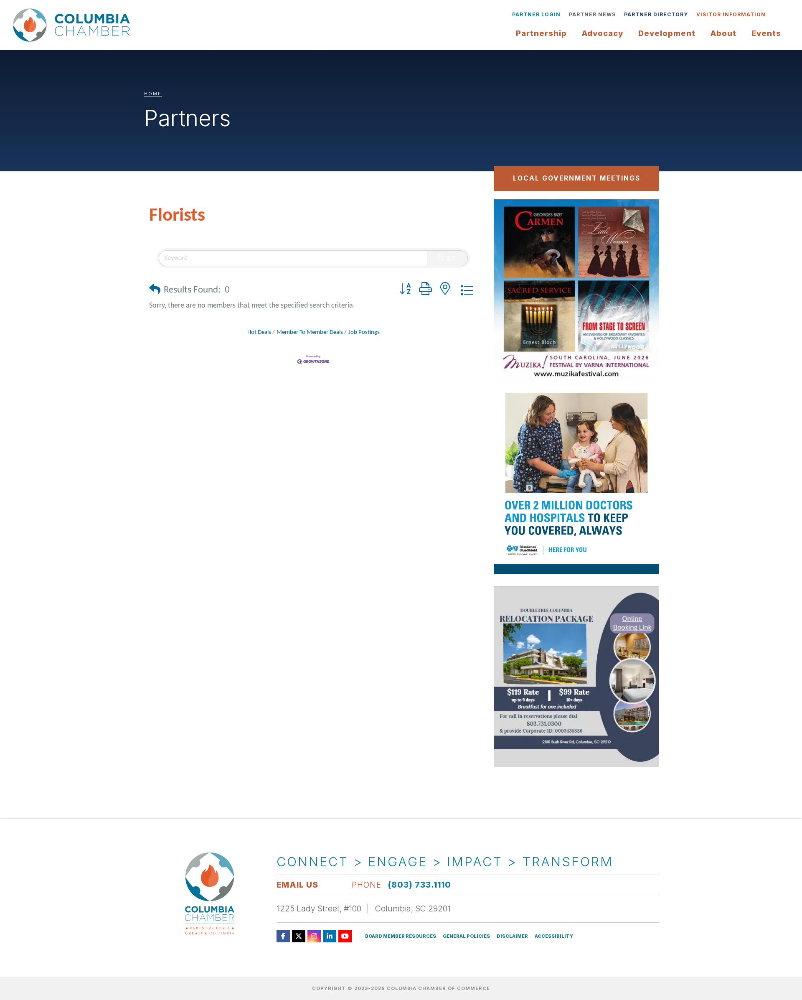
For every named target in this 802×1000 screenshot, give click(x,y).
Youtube (345, 936)
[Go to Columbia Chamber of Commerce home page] (74, 25)
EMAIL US (297, 885)
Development (666, 33)
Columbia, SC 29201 (413, 908)
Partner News (592, 14)
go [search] (452, 258)
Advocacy (602, 33)
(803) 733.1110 (419, 885)
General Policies (466, 936)
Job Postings (364, 332)
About (723, 33)
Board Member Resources (400, 936)
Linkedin (329, 936)
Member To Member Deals (310, 332)
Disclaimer (512, 936)
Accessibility (554, 936)
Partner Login (536, 14)
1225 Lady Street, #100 (319, 908)
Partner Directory (656, 14)
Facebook (283, 936)
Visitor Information (731, 14)
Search (776, 14)
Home (153, 94)
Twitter (298, 936)
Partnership (541, 33)
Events (766, 33)
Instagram (314, 936)
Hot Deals (259, 332)
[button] (154, 290)
